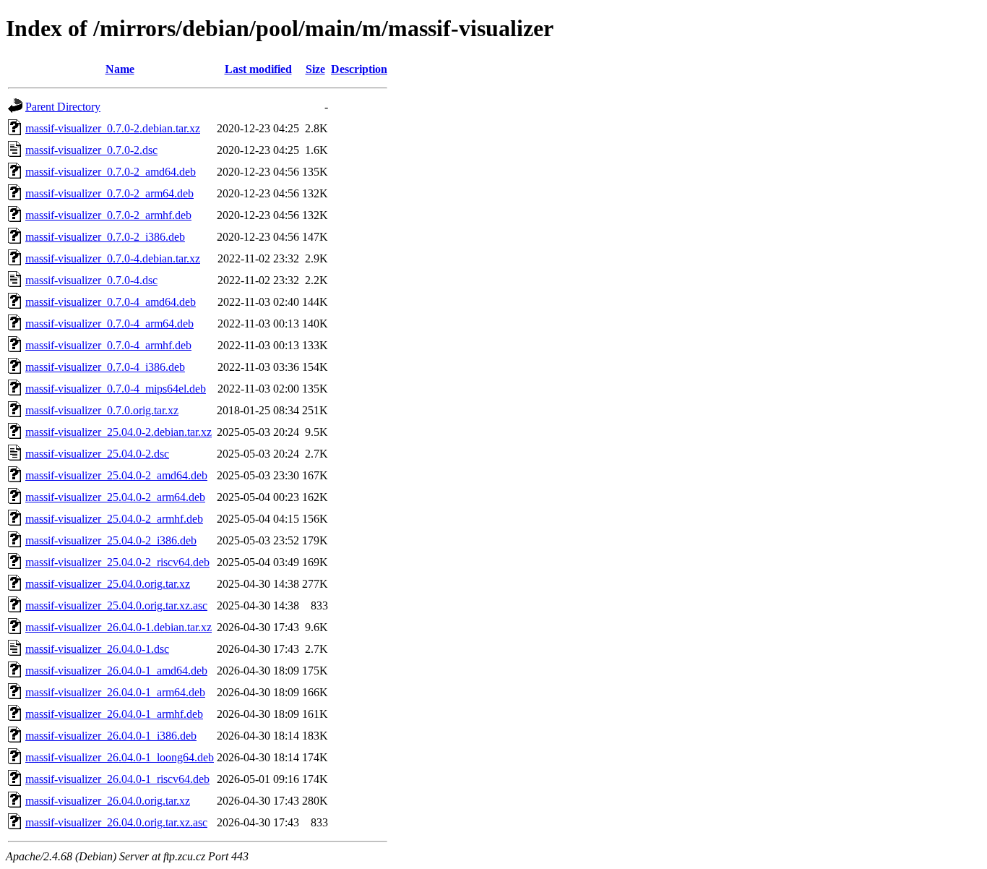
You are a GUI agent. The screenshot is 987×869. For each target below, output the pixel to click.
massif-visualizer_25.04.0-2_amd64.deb (116, 475)
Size (315, 69)
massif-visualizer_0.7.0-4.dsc (91, 280)
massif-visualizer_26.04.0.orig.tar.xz (107, 801)
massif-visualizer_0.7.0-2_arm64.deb (109, 193)
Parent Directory (62, 106)
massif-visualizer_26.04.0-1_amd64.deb (116, 670)
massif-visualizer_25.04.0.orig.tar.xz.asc (116, 605)
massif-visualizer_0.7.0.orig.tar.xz (101, 410)
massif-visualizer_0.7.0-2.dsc (91, 150)
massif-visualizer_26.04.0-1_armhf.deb (114, 714)
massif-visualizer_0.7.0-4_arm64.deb (109, 323)
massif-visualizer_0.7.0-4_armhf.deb (108, 345)
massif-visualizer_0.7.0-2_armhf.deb (108, 215)
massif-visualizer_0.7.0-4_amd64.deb (110, 302)
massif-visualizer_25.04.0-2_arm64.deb (115, 497)
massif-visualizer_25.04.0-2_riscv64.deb (117, 562)
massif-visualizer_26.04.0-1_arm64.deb (115, 692)
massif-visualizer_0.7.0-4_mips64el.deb (115, 388)
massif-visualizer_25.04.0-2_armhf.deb (114, 519)
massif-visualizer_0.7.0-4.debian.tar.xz (112, 258)
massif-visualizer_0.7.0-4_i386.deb (105, 367)
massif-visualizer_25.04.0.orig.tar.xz (107, 584)
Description (359, 69)
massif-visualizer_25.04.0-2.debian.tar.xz (118, 432)
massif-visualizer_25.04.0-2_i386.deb (111, 540)
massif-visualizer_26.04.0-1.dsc (97, 649)
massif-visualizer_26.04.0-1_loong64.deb (119, 757)
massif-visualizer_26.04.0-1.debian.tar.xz (118, 627)
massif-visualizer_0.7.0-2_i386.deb (105, 237)
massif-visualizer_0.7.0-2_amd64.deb (110, 172)
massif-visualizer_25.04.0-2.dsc (97, 454)
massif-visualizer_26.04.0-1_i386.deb (111, 735)
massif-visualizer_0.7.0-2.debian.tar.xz (112, 128)
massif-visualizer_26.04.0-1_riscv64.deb (117, 779)
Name (119, 69)
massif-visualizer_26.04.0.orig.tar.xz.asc (116, 822)
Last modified (258, 69)
